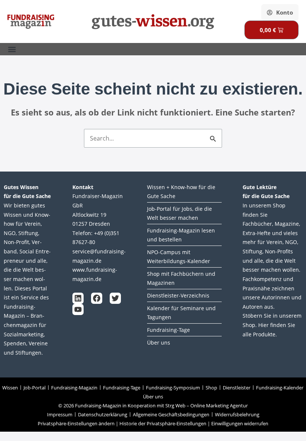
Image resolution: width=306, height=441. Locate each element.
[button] (12, 49)
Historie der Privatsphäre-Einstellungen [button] (162, 423)
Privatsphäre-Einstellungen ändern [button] (76, 423)
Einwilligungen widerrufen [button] (239, 423)
